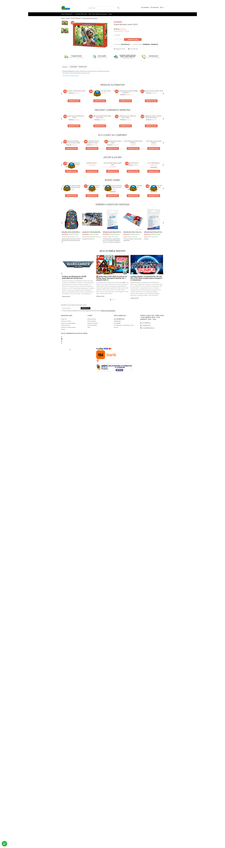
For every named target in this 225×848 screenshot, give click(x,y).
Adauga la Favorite (120, 49)
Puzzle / (68, 18)
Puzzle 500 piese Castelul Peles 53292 (74, 91)
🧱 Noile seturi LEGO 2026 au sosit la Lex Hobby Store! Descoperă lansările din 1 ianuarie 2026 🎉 (111, 278)
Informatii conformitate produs (70, 75)
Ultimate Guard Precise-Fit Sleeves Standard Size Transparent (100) (92, 186)
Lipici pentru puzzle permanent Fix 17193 (74, 116)
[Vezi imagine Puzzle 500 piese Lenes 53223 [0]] (64, 23)
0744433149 (146, 325)
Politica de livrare (65, 325)
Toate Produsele (67, 14)
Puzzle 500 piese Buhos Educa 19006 (112, 142)
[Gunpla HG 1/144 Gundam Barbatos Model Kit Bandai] (92, 219)
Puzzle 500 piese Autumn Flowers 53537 (151, 91)
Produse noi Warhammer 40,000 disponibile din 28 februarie (74, 277)
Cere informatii (133, 49)
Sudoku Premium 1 (92, 163)
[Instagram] (61, 343)
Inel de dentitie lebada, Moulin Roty (112, 163)
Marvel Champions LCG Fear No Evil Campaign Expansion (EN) (112, 186)
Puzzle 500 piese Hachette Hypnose (153, 142)
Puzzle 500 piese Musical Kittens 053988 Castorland (125, 91)
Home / (63, 18)
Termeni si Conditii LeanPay (68, 327)
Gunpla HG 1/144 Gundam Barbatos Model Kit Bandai (98, 232)
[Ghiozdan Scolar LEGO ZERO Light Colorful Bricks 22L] (71, 219)
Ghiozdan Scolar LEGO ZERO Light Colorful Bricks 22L (78, 232)
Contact (63, 329)
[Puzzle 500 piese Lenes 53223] (90, 35)
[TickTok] (61, 341)
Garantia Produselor (92, 323)
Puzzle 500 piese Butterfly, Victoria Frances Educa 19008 (71, 142)
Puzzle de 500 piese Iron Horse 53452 (100, 91)
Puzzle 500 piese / (76, 18)
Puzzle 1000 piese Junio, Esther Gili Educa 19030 (125, 116)
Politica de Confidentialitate (108, 310)
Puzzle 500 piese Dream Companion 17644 (92, 142)
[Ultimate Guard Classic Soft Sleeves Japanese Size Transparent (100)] (112, 219)
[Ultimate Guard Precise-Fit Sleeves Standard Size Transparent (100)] (153, 219)
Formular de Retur (92, 325)
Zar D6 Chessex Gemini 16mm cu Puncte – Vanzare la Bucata (71, 186)
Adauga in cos (133, 39)
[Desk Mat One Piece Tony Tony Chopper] (133, 219)
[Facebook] (61, 337)
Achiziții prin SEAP (81, 14)
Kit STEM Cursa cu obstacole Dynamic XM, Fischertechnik (71, 163)
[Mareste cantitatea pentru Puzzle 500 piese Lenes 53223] (121, 39)
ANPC (88, 327)
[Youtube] (61, 339)
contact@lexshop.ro (148, 328)
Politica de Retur (91, 321)
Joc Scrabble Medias (154, 163)
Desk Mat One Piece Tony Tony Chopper (135, 232)
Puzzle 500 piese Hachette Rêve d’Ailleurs (133, 142)
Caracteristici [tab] (73, 66)
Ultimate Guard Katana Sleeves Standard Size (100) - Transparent (133, 186)
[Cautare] (118, 8)
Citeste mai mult (66, 296)
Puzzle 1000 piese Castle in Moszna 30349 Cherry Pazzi (151, 116)
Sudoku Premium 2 (133, 163)
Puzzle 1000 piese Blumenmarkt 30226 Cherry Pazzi (99, 116)
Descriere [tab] (65, 67)
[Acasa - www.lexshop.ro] (70, 8)
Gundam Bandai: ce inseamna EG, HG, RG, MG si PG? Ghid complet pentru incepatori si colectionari (146, 278)
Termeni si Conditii (66, 321)
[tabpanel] (90, 35)
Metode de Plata (91, 319)
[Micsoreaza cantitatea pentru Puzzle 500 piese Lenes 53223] (115, 39)
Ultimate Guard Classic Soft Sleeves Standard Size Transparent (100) (154, 186)
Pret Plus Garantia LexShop (98, 14)
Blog (110, 14)
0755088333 (146, 323)
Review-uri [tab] (82, 66)
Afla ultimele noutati (112, 250)
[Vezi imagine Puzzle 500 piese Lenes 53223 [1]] (64, 30)
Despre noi (64, 319)
